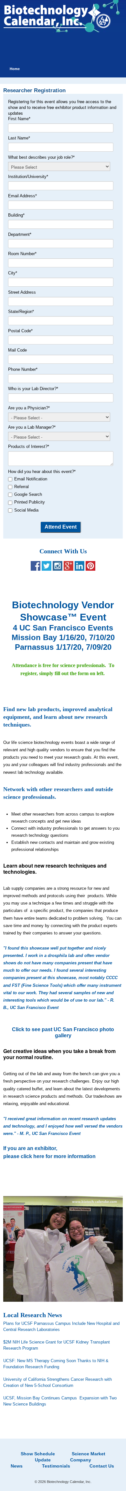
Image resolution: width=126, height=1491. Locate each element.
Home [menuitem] (15, 69)
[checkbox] (61, 494)
